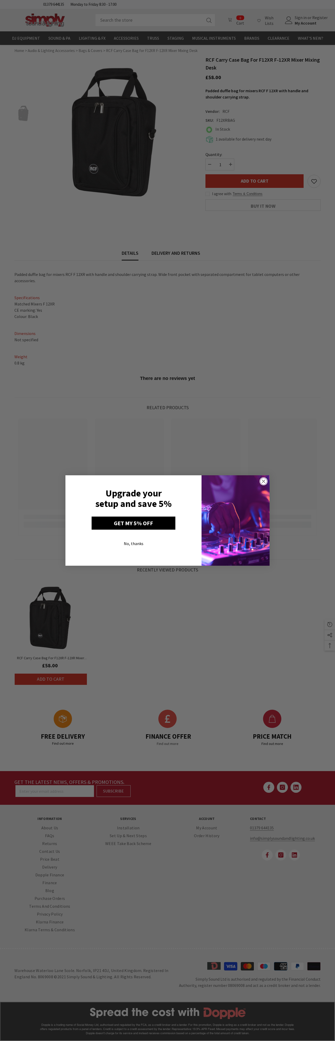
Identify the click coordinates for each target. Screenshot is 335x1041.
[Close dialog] (263, 481)
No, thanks (133, 543)
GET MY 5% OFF (133, 523)
